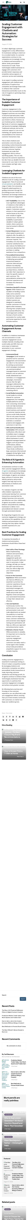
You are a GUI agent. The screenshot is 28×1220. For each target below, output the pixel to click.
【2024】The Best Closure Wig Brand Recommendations (12, 734)
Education (7, 1209)
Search (4, 995)
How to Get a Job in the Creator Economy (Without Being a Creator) (13, 1022)
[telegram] (13, 720)
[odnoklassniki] (6, 720)
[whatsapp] (9, 720)
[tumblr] (16, 716)
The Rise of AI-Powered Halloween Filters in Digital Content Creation (12, 1011)
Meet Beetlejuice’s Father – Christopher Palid (13, 1143)
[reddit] (19, 716)
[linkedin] (13, 716)
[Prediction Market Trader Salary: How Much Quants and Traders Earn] (7, 1176)
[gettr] (16, 720)
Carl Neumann (10, 1213)
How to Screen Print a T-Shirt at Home (13, 752)
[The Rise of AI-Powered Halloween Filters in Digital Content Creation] (7, 1165)
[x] (3, 716)
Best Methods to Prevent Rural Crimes (14, 1026)
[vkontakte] (3, 720)
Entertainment (8, 1114)
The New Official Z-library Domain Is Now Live (13, 1031)
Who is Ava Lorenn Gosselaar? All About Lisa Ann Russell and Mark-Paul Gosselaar (13, 1122)
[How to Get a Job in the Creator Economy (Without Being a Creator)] (7, 1187)
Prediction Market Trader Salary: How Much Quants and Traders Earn (13, 1016)
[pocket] (23, 716)
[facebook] (6, 716)
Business (5, 7)
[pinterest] (9, 716)
